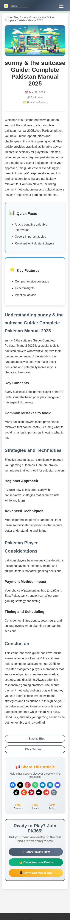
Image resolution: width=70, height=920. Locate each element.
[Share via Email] (46, 792)
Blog (16, 17)
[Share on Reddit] (24, 792)
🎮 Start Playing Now (36, 851)
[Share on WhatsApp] (35, 785)
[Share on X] (20, 785)
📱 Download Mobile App (35, 872)
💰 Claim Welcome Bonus (36, 862)
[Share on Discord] (57, 785)
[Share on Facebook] (13, 785)
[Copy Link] (54, 792)
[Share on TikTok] (16, 792)
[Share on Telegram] (43, 785)
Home (8, 17)
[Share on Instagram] (28, 785)
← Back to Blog (35, 738)
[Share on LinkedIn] (50, 785)
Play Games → (35, 749)
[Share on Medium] (39, 792)
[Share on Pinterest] (31, 792)
